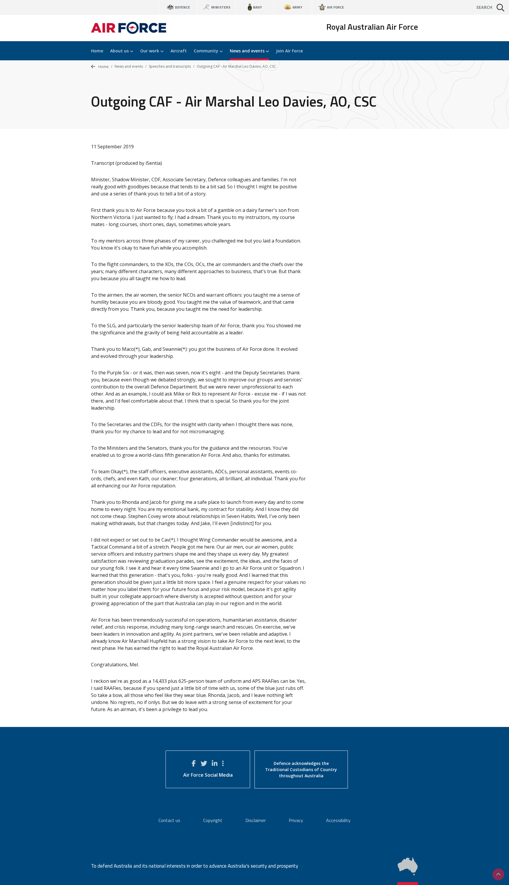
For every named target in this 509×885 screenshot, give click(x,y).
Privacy (296, 820)
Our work (150, 51)
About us (120, 51)
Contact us (169, 820)
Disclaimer (255, 820)
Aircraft (179, 51)
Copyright (212, 820)
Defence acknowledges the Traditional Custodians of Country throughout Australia (301, 769)
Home (97, 51)
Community (206, 51)
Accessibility (338, 820)
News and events (248, 51)
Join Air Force (289, 51)
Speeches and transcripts (170, 66)
